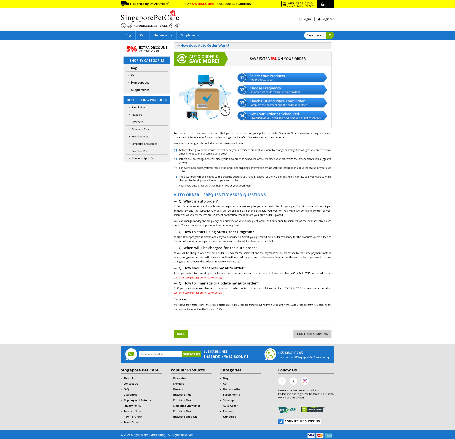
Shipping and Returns (137, 400)
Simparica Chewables (144, 143)
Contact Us (131, 383)
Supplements (190, 35)
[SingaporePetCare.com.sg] (150, 18)
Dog (128, 35)
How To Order (133, 416)
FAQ (126, 389)
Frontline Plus (139, 136)
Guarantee (130, 394)
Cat (142, 35)
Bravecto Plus (140, 129)
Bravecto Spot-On (142, 158)
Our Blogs (229, 416)
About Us (130, 378)
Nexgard (137, 114)
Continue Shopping (312, 334)
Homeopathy (163, 35)
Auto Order (230, 405)
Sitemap (228, 400)
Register (327, 19)
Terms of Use (132, 411)
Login (306, 19)
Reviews (228, 411)
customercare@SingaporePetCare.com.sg (198, 277)
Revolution (138, 107)
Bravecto (137, 122)
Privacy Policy (132, 405)
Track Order (131, 422)
